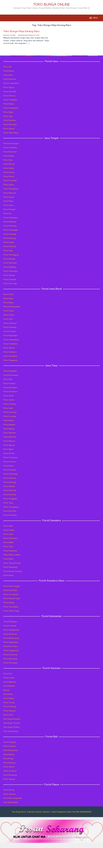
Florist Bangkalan (10, 371)
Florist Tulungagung (10, 507)
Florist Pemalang (9, 225)
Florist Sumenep (9, 494)
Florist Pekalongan (10, 217)
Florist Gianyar (9, 766)
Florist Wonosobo (10, 262)
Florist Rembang (9, 238)
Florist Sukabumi (9, 352)
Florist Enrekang (9, 706)
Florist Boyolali (9, 164)
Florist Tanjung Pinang (12, 563)
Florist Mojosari (9, 441)
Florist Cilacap (8, 87)
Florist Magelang (9, 221)
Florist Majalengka (10, 335)
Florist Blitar (8, 379)
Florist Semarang (9, 124)
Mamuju (6, 690)
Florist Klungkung (10, 775)
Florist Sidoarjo (9, 486)
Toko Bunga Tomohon (11, 723)
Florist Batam (8, 558)
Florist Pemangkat (10, 662)
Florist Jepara (8, 184)
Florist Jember (8, 399)
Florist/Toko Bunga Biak (12, 798)
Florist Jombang (9, 404)
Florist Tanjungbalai (10, 606)
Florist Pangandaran (11, 83)
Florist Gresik (8, 395)
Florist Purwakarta (10, 343)
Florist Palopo (8, 698)
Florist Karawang (9, 327)
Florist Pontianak (9, 625)
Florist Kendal (8, 197)
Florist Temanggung (11, 254)
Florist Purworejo (9, 234)
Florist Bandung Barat (11, 306)
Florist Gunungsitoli (10, 594)
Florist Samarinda (10, 634)
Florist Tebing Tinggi (11, 611)
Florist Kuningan (9, 331)
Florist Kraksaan (9, 478)
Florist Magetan (9, 424)
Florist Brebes (8, 103)
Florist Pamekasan (10, 457)
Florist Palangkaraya (11, 630)
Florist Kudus (8, 205)
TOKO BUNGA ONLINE (51, 4)
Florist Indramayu (10, 323)
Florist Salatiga (9, 275)
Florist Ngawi (8, 449)
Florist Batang (8, 155)
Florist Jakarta (8, 128)
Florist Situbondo (9, 490)
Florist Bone (8, 694)
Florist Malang (8, 428)
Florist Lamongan (10, 412)
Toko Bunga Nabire (10, 802)
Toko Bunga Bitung (10, 731)
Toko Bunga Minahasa (12, 719)
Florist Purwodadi (10, 180)
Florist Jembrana (9, 770)
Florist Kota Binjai (10, 590)
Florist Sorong (8, 789)
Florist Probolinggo (10, 474)
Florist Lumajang (9, 416)
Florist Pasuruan (9, 461)
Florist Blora (8, 75)
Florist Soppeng (9, 710)
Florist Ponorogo (9, 469)
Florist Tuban (8, 502)
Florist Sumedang (10, 356)
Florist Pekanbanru (10, 538)
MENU (95, 18)
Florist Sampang (9, 482)
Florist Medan (8, 542)
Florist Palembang (10, 567)
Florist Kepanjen (9, 432)
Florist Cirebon (8, 315)
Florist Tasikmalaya (10, 132)
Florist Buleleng (9, 762)
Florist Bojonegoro (10, 387)
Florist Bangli (8, 758)
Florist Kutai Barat (10, 654)
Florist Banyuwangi (10, 375)
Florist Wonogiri (9, 258)
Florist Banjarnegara (11, 143)
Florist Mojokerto (9, 437)
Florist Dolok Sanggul (11, 586)
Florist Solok (8, 526)
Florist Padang (8, 530)
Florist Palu (7, 673)
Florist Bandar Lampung (12, 571)
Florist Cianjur (8, 310)
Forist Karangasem (10, 750)
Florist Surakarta (9, 279)
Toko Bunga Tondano (11, 727)
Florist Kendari (8, 677)
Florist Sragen (8, 242)
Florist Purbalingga (10, 230)
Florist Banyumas (10, 151)
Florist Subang (8, 347)
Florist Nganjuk (9, 445)
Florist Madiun (8, 71)
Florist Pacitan (8, 453)
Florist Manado (9, 686)
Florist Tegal (8, 250)
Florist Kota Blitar (10, 515)
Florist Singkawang (10, 642)
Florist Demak (8, 176)
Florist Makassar (9, 682)
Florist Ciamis (8, 294)
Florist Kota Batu (9, 511)
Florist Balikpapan (10, 621)
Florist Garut (8, 319)
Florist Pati (7, 66)
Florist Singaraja (9, 742)
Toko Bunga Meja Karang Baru (21, 31)
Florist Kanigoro (9, 383)
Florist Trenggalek (10, 99)
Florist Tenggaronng (11, 650)
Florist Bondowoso (10, 391)
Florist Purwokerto (10, 147)
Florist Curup (8, 546)
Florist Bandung (9, 120)
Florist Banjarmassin (11, 638)
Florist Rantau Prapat (11, 598)
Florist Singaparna (10, 360)
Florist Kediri (8, 408)
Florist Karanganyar (10, 108)
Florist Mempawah (10, 658)
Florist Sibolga (8, 602)
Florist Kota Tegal (10, 283)
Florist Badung (8, 754)
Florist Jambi (8, 534)
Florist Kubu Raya (10, 646)
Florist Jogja (8, 116)
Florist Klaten (8, 201)
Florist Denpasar (9, 746)
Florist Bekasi (8, 302)
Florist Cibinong (9, 95)
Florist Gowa (8, 714)
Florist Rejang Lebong (11, 554)
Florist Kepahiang (10, 550)
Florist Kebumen (9, 79)
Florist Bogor (8, 112)
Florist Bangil (8, 465)
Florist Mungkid (9, 209)
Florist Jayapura (9, 794)
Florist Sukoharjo (9, 91)
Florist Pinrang (8, 702)
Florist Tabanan (9, 779)
